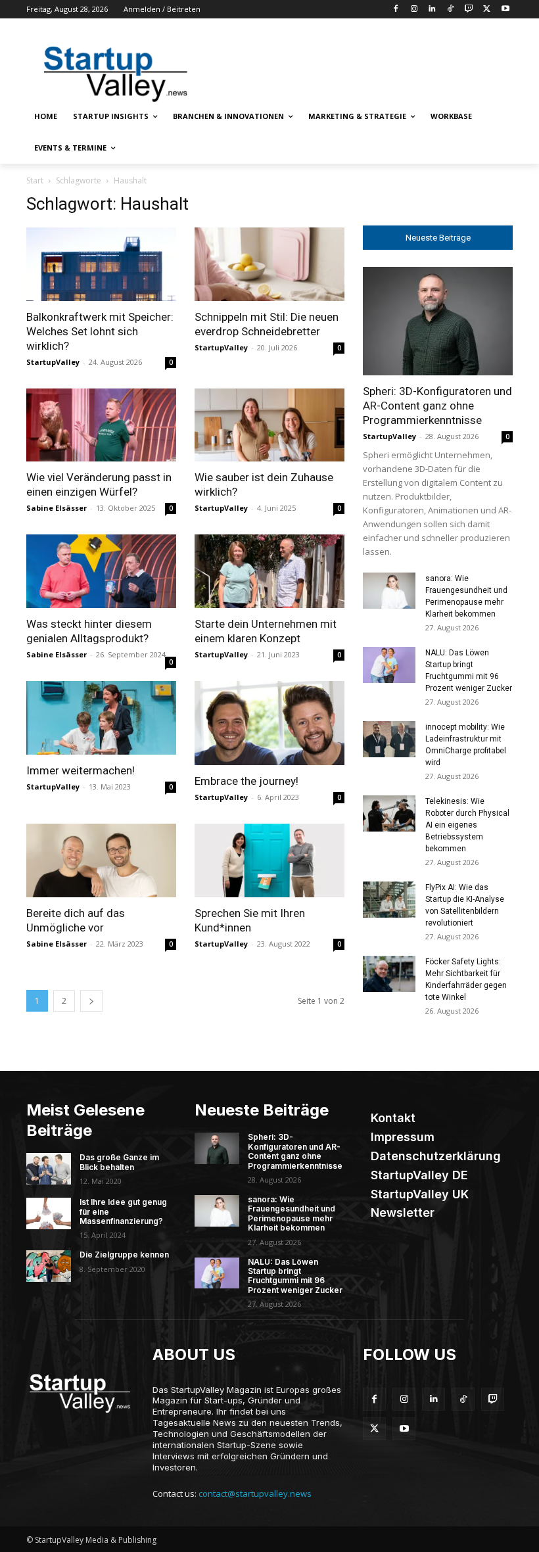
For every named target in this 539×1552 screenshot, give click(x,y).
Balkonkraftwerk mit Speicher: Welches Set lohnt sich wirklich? (100, 331)
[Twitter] (486, 9)
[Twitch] (469, 9)
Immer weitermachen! (80, 770)
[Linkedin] (432, 9)
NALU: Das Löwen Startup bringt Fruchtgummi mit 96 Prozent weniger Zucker (295, 1276)
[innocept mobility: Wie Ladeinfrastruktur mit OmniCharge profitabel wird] (389, 739)
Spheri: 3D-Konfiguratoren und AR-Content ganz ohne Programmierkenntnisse (437, 406)
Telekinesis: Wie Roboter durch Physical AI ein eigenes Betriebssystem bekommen (467, 825)
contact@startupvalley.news (255, 1493)
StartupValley (53, 362)
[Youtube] (505, 9)
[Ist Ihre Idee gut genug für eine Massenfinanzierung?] (48, 1213)
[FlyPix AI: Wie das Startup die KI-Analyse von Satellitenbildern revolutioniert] (389, 900)
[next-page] (91, 1001)
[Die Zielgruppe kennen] (48, 1266)
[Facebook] (395, 9)
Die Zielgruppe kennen (124, 1254)
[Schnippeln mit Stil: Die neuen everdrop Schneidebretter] (269, 264)
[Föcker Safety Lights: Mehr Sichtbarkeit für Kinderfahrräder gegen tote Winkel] (389, 974)
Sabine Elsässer (56, 508)
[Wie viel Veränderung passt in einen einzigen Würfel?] (101, 425)
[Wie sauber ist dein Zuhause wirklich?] (269, 425)
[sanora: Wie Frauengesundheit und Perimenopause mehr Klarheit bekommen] (389, 591)
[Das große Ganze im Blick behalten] (48, 1169)
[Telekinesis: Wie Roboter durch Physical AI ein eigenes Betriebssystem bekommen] (389, 813)
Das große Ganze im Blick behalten (119, 1161)
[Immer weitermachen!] (101, 718)
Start (34, 180)
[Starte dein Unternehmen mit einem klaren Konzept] (269, 571)
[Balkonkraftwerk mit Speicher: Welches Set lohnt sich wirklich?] (101, 264)
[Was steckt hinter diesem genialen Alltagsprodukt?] (101, 571)
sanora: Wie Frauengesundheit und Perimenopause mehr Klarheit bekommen (291, 1213)
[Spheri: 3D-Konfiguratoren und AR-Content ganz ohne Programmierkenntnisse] (438, 321)
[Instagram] (413, 9)
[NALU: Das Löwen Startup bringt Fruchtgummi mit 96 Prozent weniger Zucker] (389, 665)
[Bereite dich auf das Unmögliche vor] (101, 860)
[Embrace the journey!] (269, 723)
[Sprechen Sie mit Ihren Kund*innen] (269, 860)
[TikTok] (450, 9)
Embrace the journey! (248, 781)
